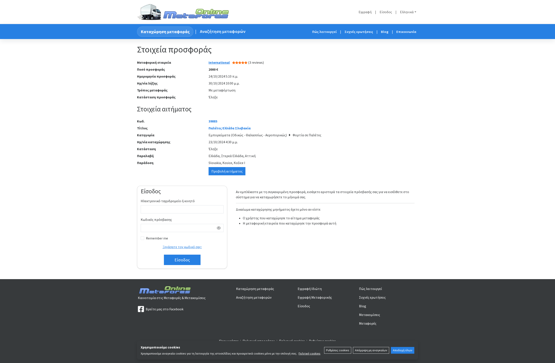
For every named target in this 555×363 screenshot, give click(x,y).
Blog (384, 31)
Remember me (157, 238)
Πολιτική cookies (309, 353)
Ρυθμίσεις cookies (337, 350)
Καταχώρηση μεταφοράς (165, 31)
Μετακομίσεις (369, 315)
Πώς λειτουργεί (324, 31)
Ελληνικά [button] (407, 12)
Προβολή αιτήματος (227, 171)
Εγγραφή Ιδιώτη (310, 288)
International (219, 62)
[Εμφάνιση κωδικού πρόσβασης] (219, 228)
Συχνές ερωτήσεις (358, 31)
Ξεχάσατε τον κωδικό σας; (182, 247)
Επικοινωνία (406, 31)
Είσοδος (386, 12)
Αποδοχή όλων (402, 350)
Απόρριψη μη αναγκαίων (371, 350)
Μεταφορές (367, 323)
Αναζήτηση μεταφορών (222, 31)
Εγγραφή (365, 12)
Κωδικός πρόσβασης (156, 219)
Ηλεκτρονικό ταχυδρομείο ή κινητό (168, 201)
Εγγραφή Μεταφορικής (315, 297)
